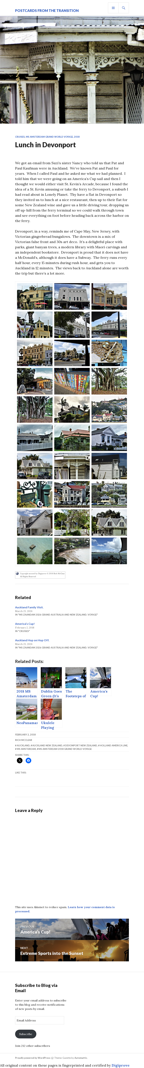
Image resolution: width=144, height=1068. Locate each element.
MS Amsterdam (26, 749)
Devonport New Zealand (81, 745)
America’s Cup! (25, 623)
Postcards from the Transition (47, 10)
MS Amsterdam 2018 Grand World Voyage (65, 749)
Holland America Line (113, 745)
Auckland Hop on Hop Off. (32, 640)
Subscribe (25, 1034)
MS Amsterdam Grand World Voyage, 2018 (53, 136)
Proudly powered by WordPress (32, 1057)
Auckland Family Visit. (29, 607)
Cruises (20, 136)
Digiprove (121, 1065)
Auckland (23, 745)
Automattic (80, 1057)
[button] (34, 296)
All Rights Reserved (28, 576)
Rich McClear (23, 740)
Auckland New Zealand (47, 745)
